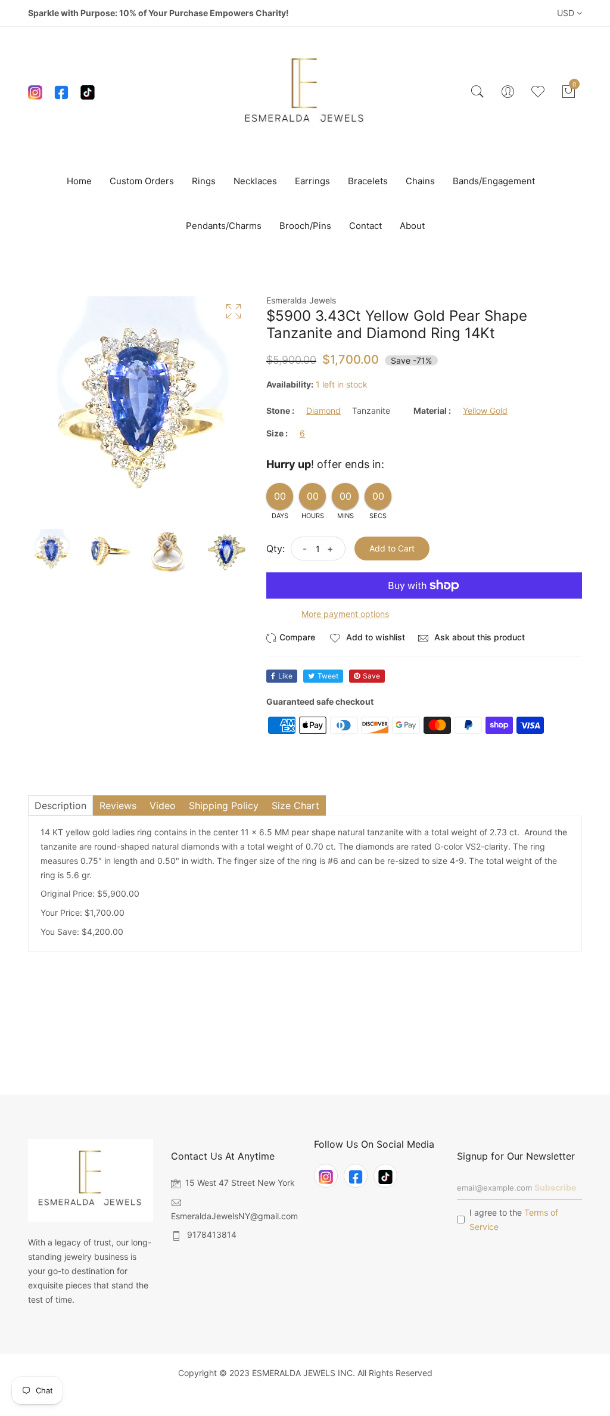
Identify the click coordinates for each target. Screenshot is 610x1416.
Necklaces (255, 181)
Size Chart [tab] (295, 805)
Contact (365, 225)
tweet (328, 675)
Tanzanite (371, 411)
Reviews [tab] (117, 805)
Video (163, 805)
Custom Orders (142, 181)
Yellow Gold (485, 411)
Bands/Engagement (494, 181)
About (412, 225)
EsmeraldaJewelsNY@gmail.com (234, 1216)
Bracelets (368, 181)
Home (79, 181)
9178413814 (211, 1234)
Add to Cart (392, 548)
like (285, 675)
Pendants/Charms (224, 225)
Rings (204, 181)
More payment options (345, 614)
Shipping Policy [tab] (224, 805)
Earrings (312, 181)
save (371, 675)
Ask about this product (478, 637)
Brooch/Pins (305, 225)
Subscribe (555, 1187)
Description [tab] (60, 805)
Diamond (323, 411)
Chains (420, 181)
